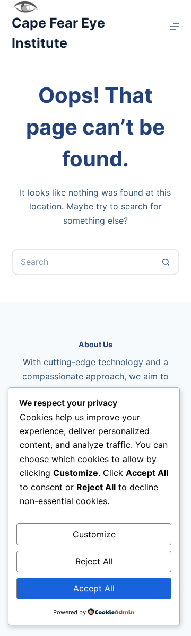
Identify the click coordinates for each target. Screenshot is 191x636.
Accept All (94, 588)
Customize (94, 534)
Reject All (94, 561)
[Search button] (166, 262)
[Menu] (174, 26)
